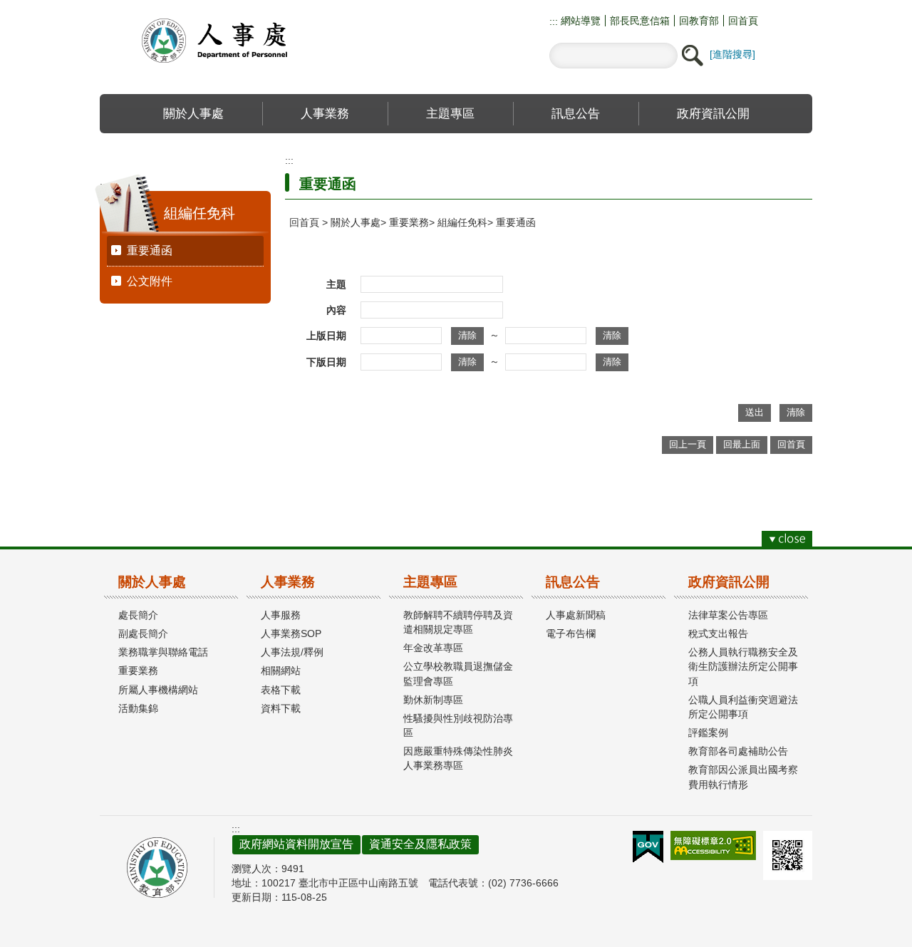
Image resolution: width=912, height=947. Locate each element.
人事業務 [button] (325, 113)
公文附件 (149, 281)
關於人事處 (355, 222)
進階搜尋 (732, 54)
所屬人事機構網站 (158, 689)
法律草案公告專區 (728, 615)
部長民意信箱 (640, 20)
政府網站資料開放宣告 (296, 844)
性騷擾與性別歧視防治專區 (458, 725)
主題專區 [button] (450, 113)
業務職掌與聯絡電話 (163, 652)
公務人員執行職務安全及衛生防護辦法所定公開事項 (743, 666)
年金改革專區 (433, 647)
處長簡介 (138, 615)
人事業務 (288, 581)
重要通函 (149, 250)
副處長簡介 (143, 633)
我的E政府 (648, 847)
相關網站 (281, 670)
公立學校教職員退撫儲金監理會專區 (458, 673)
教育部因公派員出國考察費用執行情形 (743, 777)
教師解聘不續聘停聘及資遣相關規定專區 (458, 622)
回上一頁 (687, 444)
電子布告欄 (571, 633)
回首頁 (743, 20)
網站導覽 (579, 20)
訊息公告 (573, 581)
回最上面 (741, 444)
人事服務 (281, 615)
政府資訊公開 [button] (713, 113)
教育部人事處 (231, 40)
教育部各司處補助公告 (738, 751)
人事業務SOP (291, 633)
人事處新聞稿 (576, 615)
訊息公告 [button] (575, 113)
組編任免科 (462, 222)
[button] (691, 55)
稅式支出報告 (718, 633)
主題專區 (430, 581)
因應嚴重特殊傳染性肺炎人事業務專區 (458, 758)
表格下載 (281, 689)
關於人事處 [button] (193, 113)
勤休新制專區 (433, 699)
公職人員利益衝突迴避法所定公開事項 (743, 707)
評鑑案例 (708, 732)
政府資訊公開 (729, 581)
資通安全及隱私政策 (420, 844)
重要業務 (409, 222)
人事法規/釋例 (292, 652)
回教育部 (699, 20)
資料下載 (281, 708)
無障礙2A (713, 845)
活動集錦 (138, 708)
